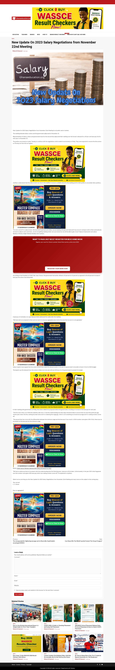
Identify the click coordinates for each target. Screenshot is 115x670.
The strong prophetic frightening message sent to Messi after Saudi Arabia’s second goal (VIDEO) (34, 541)
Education (16, 34)
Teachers (24, 34)
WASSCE (32, 34)
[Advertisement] (57, 118)
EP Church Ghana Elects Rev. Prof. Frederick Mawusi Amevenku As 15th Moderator (88, 643)
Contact (18, 664)
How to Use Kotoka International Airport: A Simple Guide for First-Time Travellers (26, 613)
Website (16, 585)
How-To (45, 34)
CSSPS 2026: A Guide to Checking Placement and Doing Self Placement (57, 613)
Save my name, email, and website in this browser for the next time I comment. (37, 590)
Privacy (23, 664)
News (13, 38)
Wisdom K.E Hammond (18, 629)
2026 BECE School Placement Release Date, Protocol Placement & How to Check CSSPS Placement (88, 613)
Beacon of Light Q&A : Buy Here (76, 34)
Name (16, 575)
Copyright (29, 664)
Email (16, 580)
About (13, 664)
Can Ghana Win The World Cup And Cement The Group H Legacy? (83, 540)
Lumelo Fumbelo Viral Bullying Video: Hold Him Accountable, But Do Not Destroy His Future (57, 643)
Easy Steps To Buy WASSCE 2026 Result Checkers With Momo (26, 643)
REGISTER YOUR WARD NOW (57, 268)
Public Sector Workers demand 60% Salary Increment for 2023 (34, 468)
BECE (38, 34)
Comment (17, 557)
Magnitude (64, 668)
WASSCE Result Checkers (57, 34)
